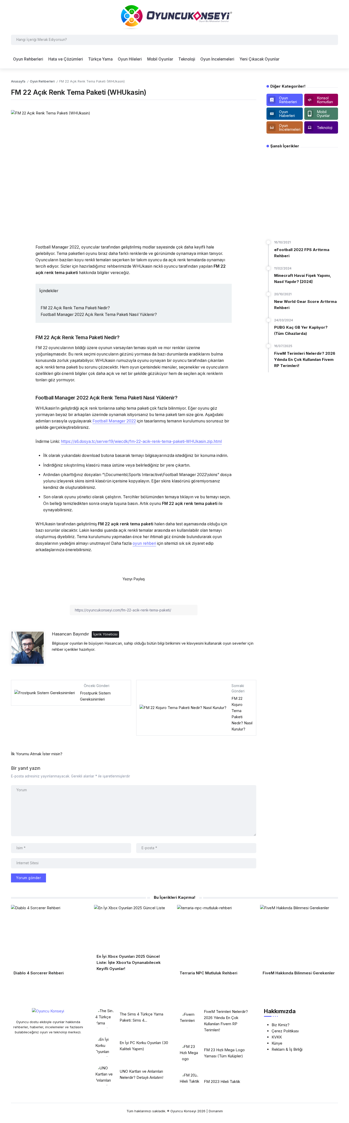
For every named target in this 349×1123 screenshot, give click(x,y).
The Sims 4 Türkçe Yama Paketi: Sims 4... (141, 1017)
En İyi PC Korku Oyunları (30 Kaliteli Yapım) (144, 1045)
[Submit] (333, 39)
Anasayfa (18, 81)
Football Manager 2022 (114, 421)
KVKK (277, 1037)
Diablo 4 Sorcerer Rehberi (39, 973)
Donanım (216, 1111)
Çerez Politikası (285, 1031)
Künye (277, 1043)
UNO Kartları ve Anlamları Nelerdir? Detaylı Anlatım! (141, 1074)
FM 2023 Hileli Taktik (222, 1081)
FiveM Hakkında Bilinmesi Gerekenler (299, 973)
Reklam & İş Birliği (287, 1049)
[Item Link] (105, 1018)
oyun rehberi (144, 543)
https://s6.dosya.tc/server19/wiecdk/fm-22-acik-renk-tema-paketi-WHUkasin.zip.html (141, 441)
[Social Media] (284, 100)
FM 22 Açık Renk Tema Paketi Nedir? (75, 307)
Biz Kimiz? (280, 1024)
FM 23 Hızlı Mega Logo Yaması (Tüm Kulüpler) (224, 1052)
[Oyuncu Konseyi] (174, 17)
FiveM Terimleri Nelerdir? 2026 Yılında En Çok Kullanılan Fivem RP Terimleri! (304, 359)
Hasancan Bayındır (70, 633)
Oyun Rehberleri (42, 81)
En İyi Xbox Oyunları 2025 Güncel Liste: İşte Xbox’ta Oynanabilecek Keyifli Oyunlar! (129, 962)
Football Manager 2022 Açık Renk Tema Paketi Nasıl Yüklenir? (99, 314)
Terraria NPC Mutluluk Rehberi (208, 973)
